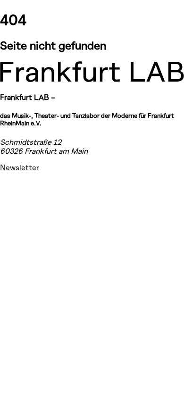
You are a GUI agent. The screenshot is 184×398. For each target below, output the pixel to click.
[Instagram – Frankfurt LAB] (11, 184)
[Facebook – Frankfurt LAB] (11, 208)
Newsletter (19, 167)
